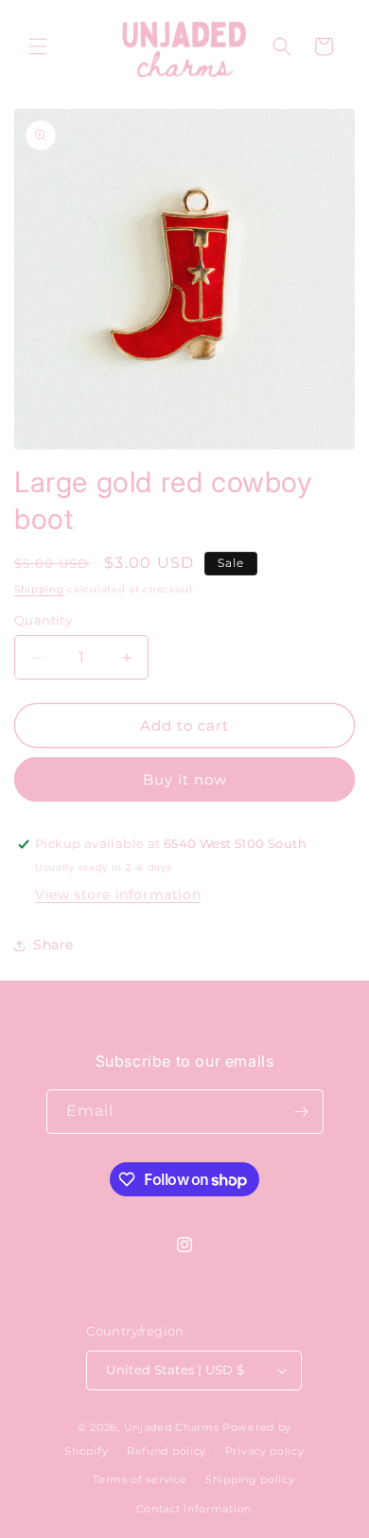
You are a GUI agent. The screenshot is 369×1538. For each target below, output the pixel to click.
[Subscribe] (302, 1111)
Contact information (194, 1508)
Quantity (43, 620)
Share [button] (53, 944)
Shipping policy (250, 1479)
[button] (38, 46)
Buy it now (185, 779)
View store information (118, 894)
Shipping (39, 589)
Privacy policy (265, 1451)
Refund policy (166, 1451)
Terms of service (139, 1479)
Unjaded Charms (172, 1427)
